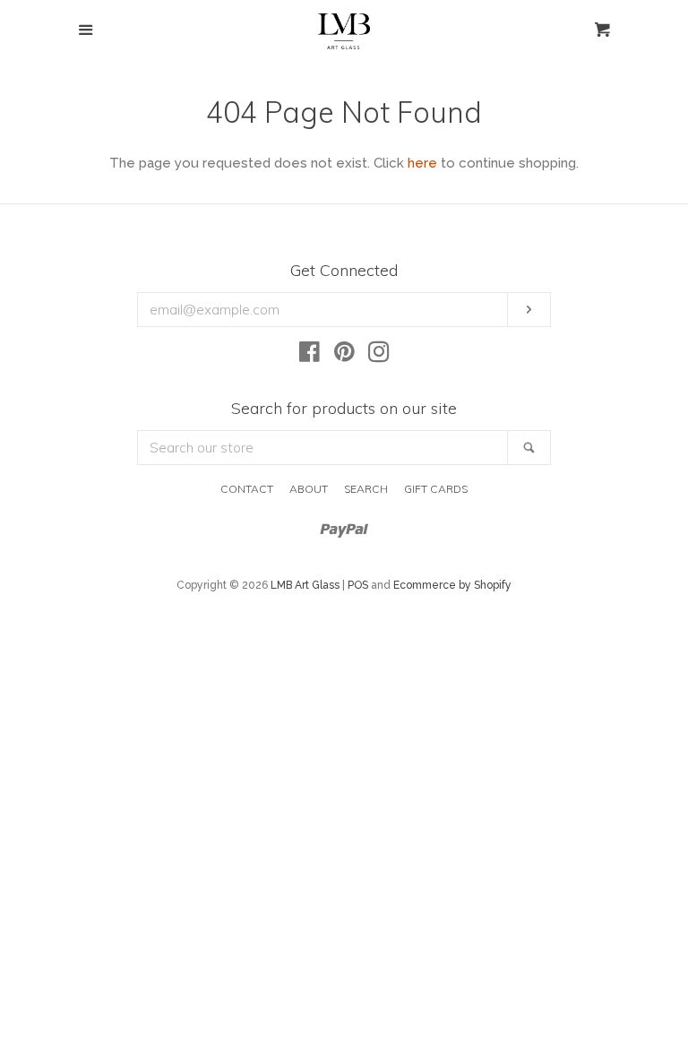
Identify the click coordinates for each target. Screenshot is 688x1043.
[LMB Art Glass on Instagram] (379, 356)
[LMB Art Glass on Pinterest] (344, 356)
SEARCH (366, 489)
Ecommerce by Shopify (452, 585)
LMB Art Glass (305, 585)
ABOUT (308, 489)
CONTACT (246, 489)
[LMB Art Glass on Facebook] (309, 356)
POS (358, 585)
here (422, 163)
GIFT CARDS (436, 489)
